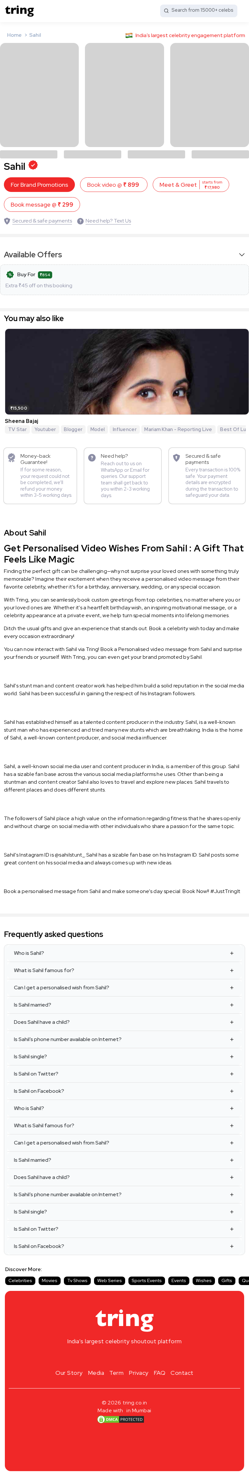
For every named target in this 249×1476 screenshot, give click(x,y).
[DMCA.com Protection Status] (120, 1419)
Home (14, 35)
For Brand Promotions (39, 184)
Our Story (69, 1372)
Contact (182, 1372)
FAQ (160, 1372)
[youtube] (135, 1356)
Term (116, 1372)
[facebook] (114, 1356)
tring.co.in (135, 1402)
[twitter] (124, 1356)
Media (96, 1372)
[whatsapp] (145, 1356)
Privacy (138, 1372)
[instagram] (104, 1356)
